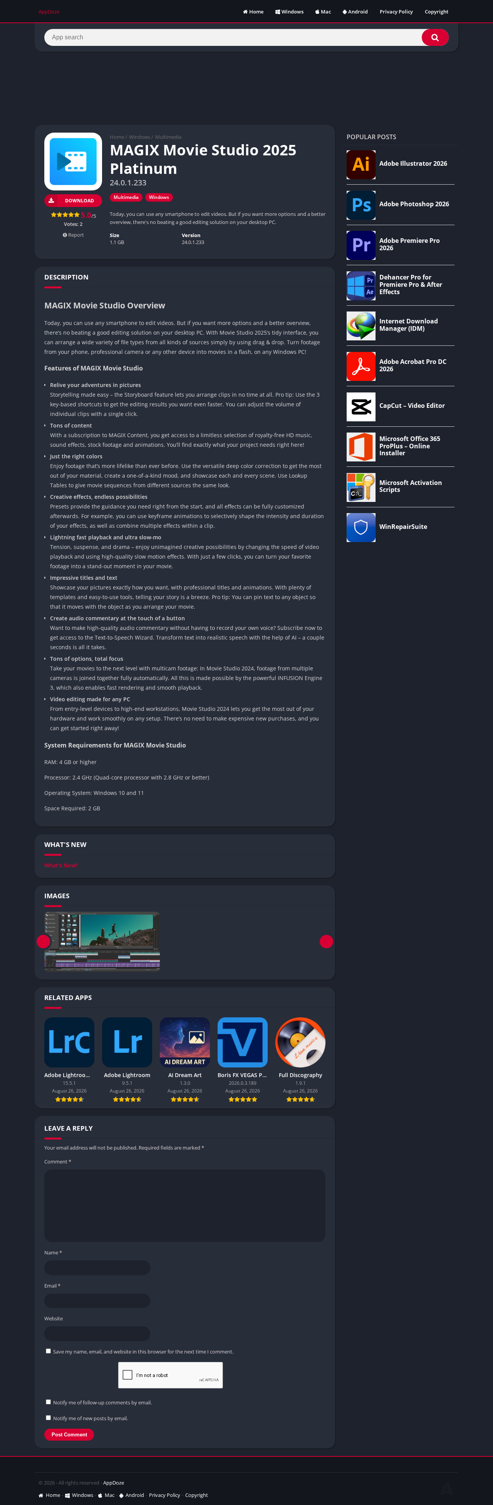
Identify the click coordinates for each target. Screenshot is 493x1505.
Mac (326, 11)
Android (358, 11)
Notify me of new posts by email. (90, 1418)
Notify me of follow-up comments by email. (102, 1402)
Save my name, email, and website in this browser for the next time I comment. (143, 1351)
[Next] (326, 942)
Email (52, 1285)
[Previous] (43, 942)
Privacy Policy (396, 11)
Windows (293, 11)
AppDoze (113, 1482)
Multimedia (168, 136)
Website (53, 1318)
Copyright (436, 11)
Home (256, 11)
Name (53, 1252)
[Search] (435, 37)
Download (79, 200)
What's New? (60, 865)
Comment (57, 1161)
